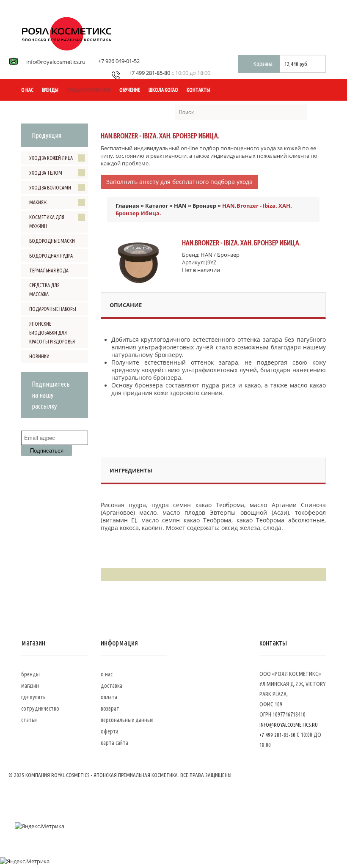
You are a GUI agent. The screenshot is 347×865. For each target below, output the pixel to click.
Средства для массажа (44, 290)
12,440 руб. (296, 64)
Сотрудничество (40, 708)
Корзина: (263, 63)
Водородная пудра (51, 255)
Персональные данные (127, 720)
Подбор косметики (89, 90)
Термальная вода (49, 270)
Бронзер (204, 205)
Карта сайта (114, 742)
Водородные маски (52, 241)
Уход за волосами (50, 187)
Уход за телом (45, 173)
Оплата (109, 697)
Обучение (129, 90)
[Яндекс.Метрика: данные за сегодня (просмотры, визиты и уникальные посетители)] (39, 826)
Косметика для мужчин (46, 221)
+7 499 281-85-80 (149, 73)
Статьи (29, 720)
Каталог (156, 205)
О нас (27, 90)
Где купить (33, 697)
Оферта (109, 731)
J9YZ (211, 262)
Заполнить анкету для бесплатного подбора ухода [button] (179, 182)
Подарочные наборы (52, 309)
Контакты (198, 90)
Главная (127, 205)
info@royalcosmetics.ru (55, 62)
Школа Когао (163, 90)
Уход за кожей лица (51, 158)
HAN (180, 205)
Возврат (110, 708)
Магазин (30, 685)
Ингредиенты (131, 470)
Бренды (50, 90)
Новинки (39, 356)
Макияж (38, 202)
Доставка (111, 685)
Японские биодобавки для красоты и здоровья (52, 332)
